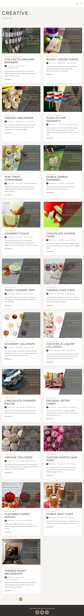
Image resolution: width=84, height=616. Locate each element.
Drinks (54, 174)
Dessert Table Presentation (53, 115)
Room (19, 56)
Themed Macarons (19, 117)
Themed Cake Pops (60, 290)
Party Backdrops (16, 568)
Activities (7, 56)
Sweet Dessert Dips (20, 290)
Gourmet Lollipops (20, 343)
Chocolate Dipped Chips (60, 235)
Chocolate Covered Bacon (20, 402)
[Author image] (6, 66)
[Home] (2, 18)
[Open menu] (77, 3)
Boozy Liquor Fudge (62, 59)
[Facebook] (37, 612)
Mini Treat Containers (14, 178)
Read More (9, 79)
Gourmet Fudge (17, 233)
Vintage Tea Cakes (19, 457)
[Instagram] (42, 612)
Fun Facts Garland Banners (19, 61)
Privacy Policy (51, 608)
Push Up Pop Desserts (56, 119)
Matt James (11, 66)
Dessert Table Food (51, 56)
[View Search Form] (80, 3)
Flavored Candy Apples (17, 516)
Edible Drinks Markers (57, 178)
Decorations (13, 56)
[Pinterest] (47, 612)
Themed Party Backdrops (15, 572)
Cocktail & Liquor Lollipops (60, 345)
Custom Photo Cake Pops (61, 459)
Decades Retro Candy (58, 402)
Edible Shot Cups (59, 514)
